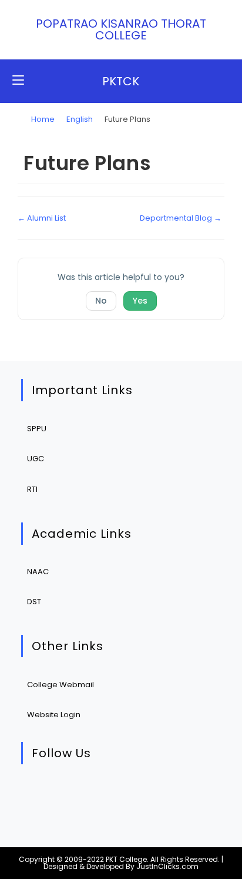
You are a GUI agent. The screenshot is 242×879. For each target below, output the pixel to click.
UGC (35, 458)
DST (34, 601)
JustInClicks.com (167, 866)
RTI (32, 489)
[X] (39, 794)
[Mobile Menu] (18, 80)
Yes (140, 301)
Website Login (53, 714)
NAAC (38, 571)
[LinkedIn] (111, 794)
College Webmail (60, 684)
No (101, 301)
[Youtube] (146, 794)
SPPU (36, 428)
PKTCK (120, 81)
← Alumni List (42, 218)
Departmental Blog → (180, 218)
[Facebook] (75, 794)
